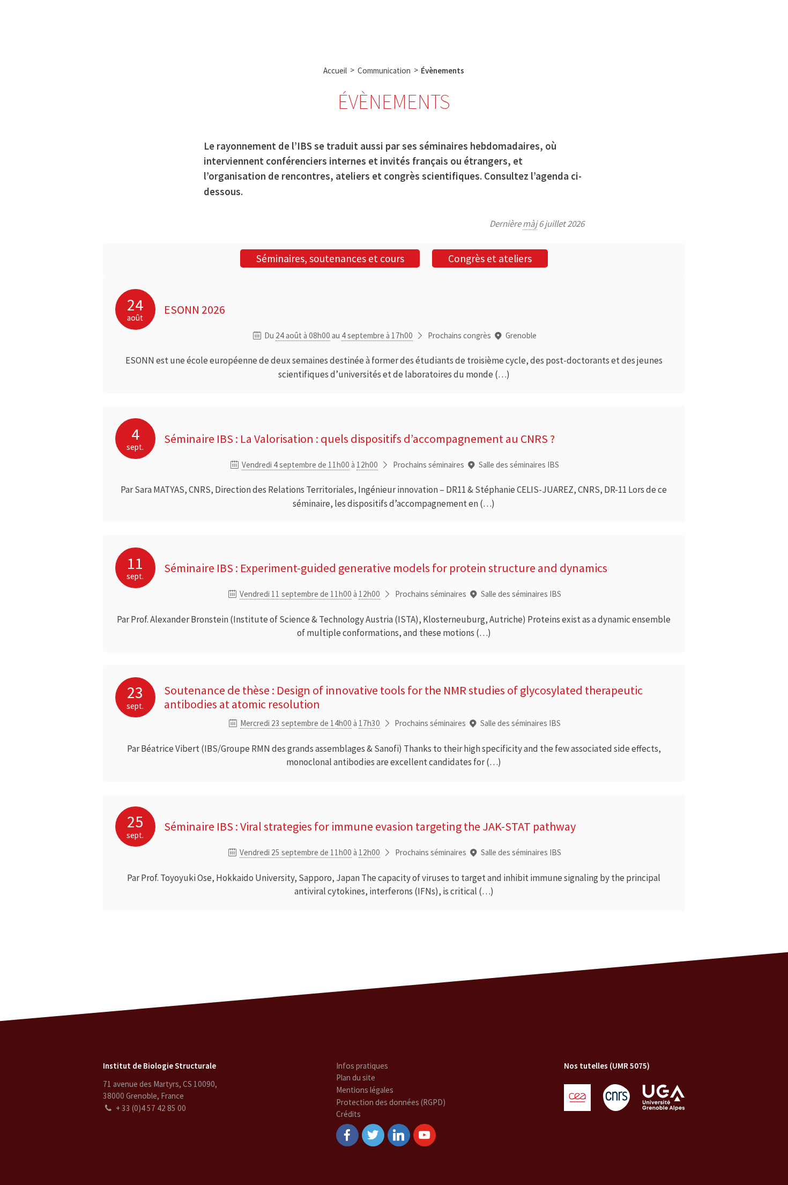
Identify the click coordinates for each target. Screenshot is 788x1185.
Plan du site (355, 1077)
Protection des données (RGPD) (390, 1102)
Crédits (348, 1114)
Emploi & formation (475, 26)
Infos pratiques (362, 1066)
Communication (396, 26)
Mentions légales (364, 1090)
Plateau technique (319, 26)
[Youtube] (424, 1135)
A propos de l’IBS (188, 26)
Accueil (335, 70)
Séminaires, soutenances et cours (330, 258)
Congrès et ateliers (490, 258)
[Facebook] (347, 1135)
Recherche (252, 26)
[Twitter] (373, 1135)
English (723, 26)
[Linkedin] (399, 1135)
